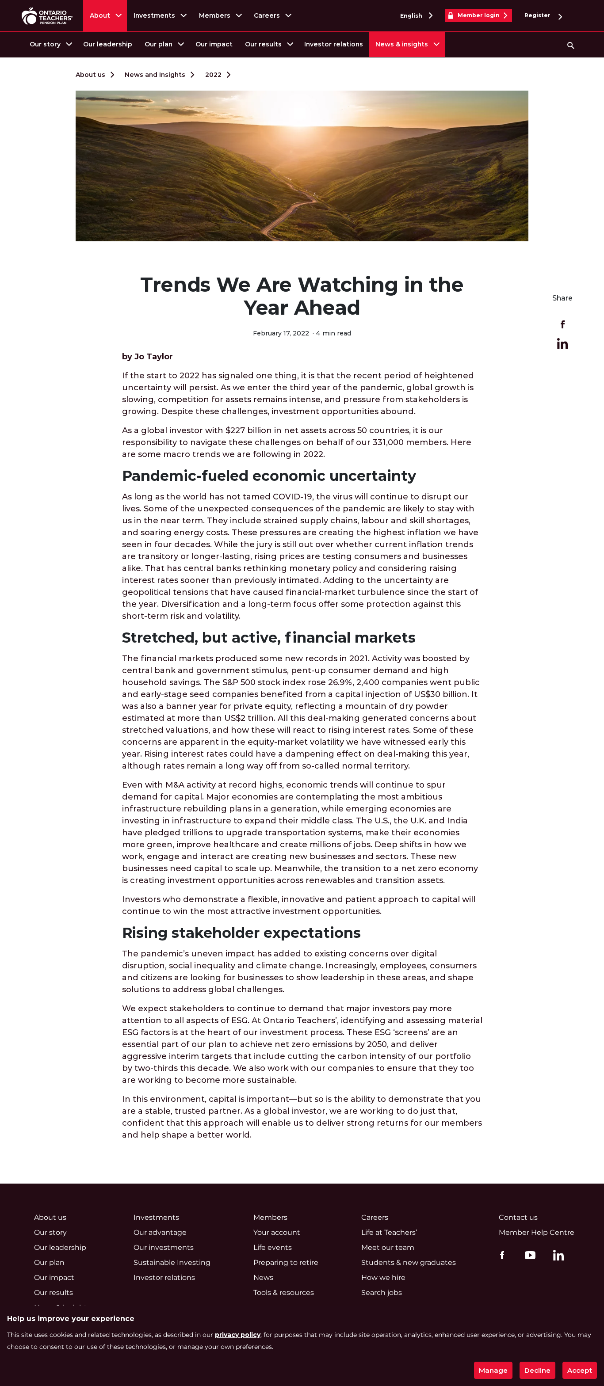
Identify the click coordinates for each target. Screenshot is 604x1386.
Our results (263, 44)
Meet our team (387, 1247)
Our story (45, 44)
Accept (579, 1370)
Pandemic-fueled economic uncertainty (269, 476)
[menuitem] (50, 44)
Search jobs (381, 1292)
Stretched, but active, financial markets (269, 637)
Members (214, 15)
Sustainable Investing (172, 1262)
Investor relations (333, 44)
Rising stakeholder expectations (241, 933)
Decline (537, 1370)
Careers (267, 15)
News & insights (401, 44)
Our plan (158, 44)
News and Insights (155, 75)
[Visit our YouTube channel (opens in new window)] (527, 1254)
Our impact (214, 44)
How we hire (383, 1277)
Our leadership (107, 44)
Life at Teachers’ (389, 1232)
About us (90, 75)
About (100, 15)
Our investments (164, 1247)
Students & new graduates (408, 1262)
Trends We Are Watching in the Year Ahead (302, 296)
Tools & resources (283, 1292)
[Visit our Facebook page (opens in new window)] (500, 1254)
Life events (272, 1247)
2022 (213, 75)
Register (538, 15)
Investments (154, 15)
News (263, 1277)
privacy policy (237, 1335)
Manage (493, 1370)
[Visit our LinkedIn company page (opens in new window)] (556, 1256)
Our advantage (160, 1232)
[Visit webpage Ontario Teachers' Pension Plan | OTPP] (47, 16)
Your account (276, 1232)
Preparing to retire (285, 1262)
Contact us (518, 1217)
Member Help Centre (536, 1232)
